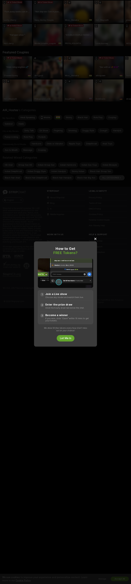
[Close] (95, 238)
